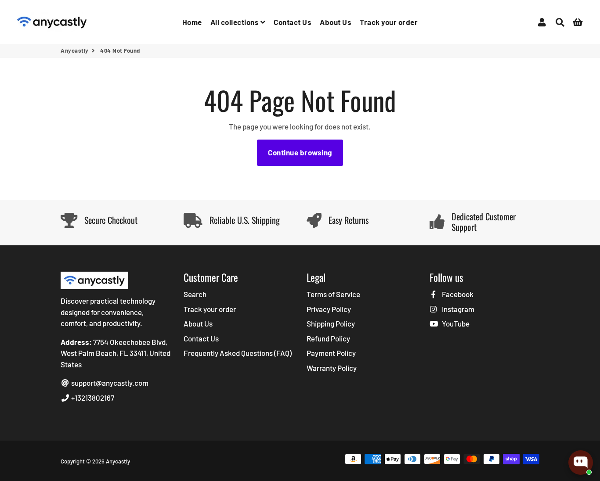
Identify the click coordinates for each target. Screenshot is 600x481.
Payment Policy (331, 352)
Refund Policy (328, 338)
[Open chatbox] (580, 462)
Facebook (457, 294)
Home (192, 22)
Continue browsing (300, 152)
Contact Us (292, 22)
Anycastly (75, 50)
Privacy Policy (329, 309)
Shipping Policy (331, 323)
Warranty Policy (332, 367)
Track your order (389, 22)
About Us (335, 22)
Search (195, 294)
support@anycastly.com (109, 382)
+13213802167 (92, 397)
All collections (235, 22)
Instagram (457, 309)
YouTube (455, 323)
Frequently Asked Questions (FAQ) (238, 352)
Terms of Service (333, 294)
